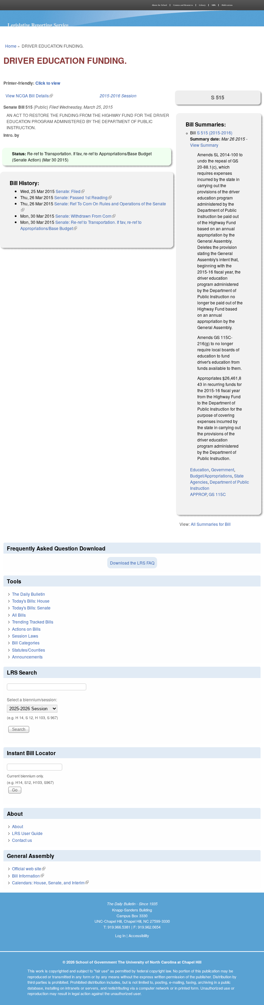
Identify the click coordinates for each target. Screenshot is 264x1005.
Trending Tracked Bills (32, 622)
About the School (159, 5)
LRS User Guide (27, 833)
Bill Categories (26, 642)
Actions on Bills (26, 629)
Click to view (47, 83)
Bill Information (28, 876)
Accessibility (139, 935)
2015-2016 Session (118, 95)
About (17, 826)
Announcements (27, 656)
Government (222, 469)
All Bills (19, 615)
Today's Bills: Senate (31, 607)
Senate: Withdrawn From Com (85, 216)
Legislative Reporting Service (38, 24)
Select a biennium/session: (32, 699)
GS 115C (217, 494)
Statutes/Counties (28, 650)
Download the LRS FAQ (132, 563)
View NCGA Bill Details (29, 95)
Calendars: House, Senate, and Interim (50, 882)
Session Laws (25, 636)
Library (202, 5)
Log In (120, 935)
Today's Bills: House (31, 601)
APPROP (198, 494)
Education (199, 469)
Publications (227, 5)
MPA (214, 5)
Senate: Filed (70, 191)
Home (10, 46)
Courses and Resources (183, 5)
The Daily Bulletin (28, 594)
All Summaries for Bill (211, 524)
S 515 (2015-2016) (214, 132)
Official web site (28, 868)
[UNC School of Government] (66, 5)
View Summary (204, 145)
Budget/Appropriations (211, 476)
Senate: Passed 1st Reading (83, 197)
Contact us (22, 840)
